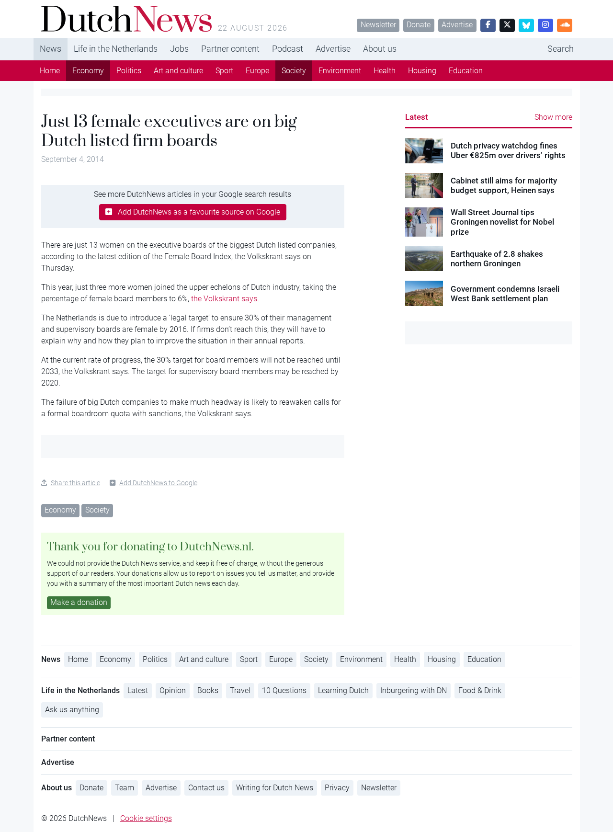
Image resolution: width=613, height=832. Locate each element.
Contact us (206, 787)
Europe (257, 70)
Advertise (457, 24)
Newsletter (378, 24)
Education (466, 70)
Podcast (287, 49)
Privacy (337, 787)
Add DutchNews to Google (158, 483)
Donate (419, 24)
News (50, 49)
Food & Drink (479, 690)
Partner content (230, 49)
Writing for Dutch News (274, 787)
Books (207, 690)
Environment (339, 70)
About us (380, 49)
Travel (240, 690)
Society (294, 70)
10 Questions (284, 690)
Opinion (172, 690)
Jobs (179, 49)
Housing (422, 70)
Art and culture (178, 70)
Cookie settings (146, 818)
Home (50, 70)
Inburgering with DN (413, 690)
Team (124, 787)
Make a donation (78, 602)
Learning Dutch (343, 690)
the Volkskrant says (224, 298)
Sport (224, 70)
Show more (553, 117)
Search (560, 49)
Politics (128, 70)
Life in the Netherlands (116, 49)
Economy (88, 70)
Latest (416, 117)
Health (385, 70)
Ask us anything (72, 709)
